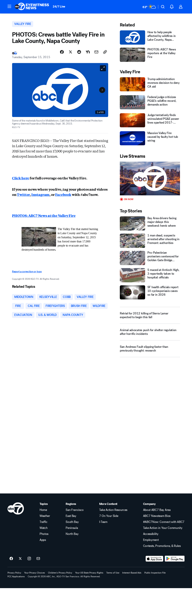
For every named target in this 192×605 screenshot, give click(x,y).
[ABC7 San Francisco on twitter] (20, 558)
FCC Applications (16, 576)
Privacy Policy (14, 573)
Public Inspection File (155, 573)
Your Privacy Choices (34, 573)
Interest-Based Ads (131, 573)
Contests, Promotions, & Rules (162, 545)
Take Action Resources (113, 509)
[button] (9, 6)
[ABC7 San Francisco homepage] (32, 7)
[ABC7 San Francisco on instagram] (29, 558)
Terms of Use (112, 573)
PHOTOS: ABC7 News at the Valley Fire (44, 215)
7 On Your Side (108, 515)
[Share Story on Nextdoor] (88, 52)
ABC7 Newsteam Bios (156, 515)
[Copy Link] (105, 52)
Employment (151, 539)
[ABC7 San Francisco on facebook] (11, 558)
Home (43, 509)
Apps (43, 539)
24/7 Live (59, 6)
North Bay (72, 533)
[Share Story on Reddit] (79, 52)
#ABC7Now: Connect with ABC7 (163, 521)
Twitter (23, 194)
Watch (43, 527)
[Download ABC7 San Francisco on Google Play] (174, 559)
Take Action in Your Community (162, 527)
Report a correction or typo (27, 271)
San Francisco (74, 509)
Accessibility (150, 533)
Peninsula (72, 527)
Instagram (40, 194)
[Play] (150, 179)
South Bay (72, 521)
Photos (44, 533)
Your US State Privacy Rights (89, 573)
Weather (45, 515)
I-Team (103, 521)
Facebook (63, 194)
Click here (20, 177)
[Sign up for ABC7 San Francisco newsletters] (38, 558)
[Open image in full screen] (103, 68)
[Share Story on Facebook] (62, 52)
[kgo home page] (16, 508)
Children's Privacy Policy (60, 573)
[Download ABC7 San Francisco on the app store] (155, 559)
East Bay (71, 515)
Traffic (43, 521)
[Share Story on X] (70, 52)
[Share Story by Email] (96, 52)
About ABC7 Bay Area (157, 509)
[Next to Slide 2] (102, 90)
